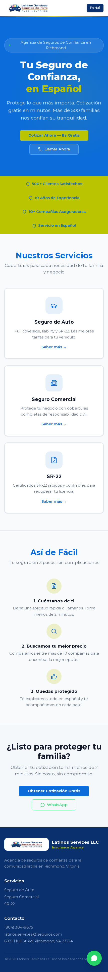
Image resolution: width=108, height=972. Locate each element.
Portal (95, 8)
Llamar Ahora (57, 149)
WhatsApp (57, 805)
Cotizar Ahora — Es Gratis (54, 135)
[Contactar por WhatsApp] (94, 958)
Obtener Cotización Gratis (54, 791)
